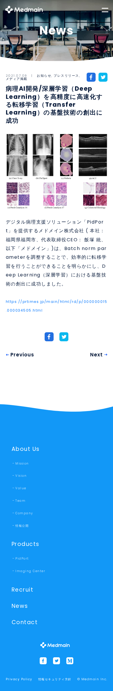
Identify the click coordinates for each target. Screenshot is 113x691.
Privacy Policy (19, 679)
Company (24, 513)
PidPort (22, 558)
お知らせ (44, 75)
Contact (25, 622)
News (20, 606)
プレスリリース (66, 75)
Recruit (23, 590)
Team (20, 501)
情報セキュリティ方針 (55, 679)
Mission (22, 463)
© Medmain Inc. (92, 679)
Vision (21, 476)
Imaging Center (30, 571)
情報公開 (22, 526)
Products (25, 544)
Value (20, 488)
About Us (26, 449)
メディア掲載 (17, 78)
